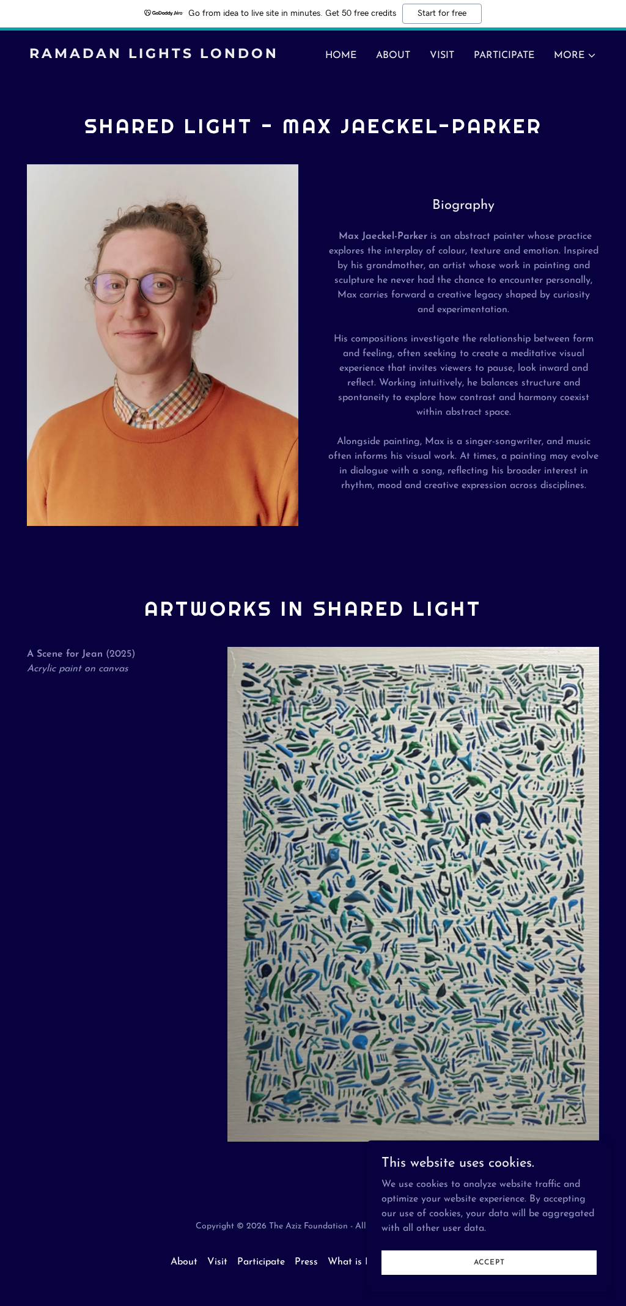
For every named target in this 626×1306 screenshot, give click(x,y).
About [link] (393, 55)
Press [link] (306, 1262)
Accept (489, 1262)
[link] (166, 55)
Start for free (442, 13)
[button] (575, 55)
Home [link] (340, 55)
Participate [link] (504, 55)
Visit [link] (442, 55)
